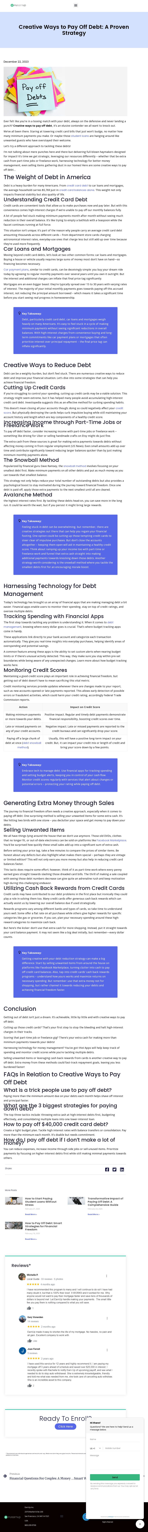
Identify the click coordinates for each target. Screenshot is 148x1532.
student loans (80, 136)
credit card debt (77, 185)
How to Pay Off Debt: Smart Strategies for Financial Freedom (43, 1226)
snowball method (74, 466)
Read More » (31, 1214)
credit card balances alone (76, 190)
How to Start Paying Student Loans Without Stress (41, 1202)
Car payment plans (16, 269)
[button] (75, 5)
